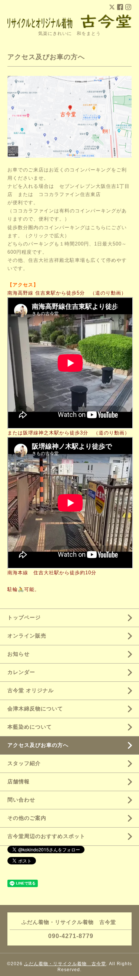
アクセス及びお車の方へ (38, 745)
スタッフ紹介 (24, 763)
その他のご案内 (26, 818)
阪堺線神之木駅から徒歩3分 (55, 433)
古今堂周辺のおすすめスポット (46, 836)
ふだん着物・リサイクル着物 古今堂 (65, 963)
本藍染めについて (29, 727)
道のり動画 (108, 293)
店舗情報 (18, 781)
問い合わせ (21, 800)
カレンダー (21, 672)
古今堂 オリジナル (30, 690)
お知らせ (18, 654)
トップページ (24, 617)
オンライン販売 (26, 636)
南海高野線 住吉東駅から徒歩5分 (46, 293)
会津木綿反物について (35, 709)
